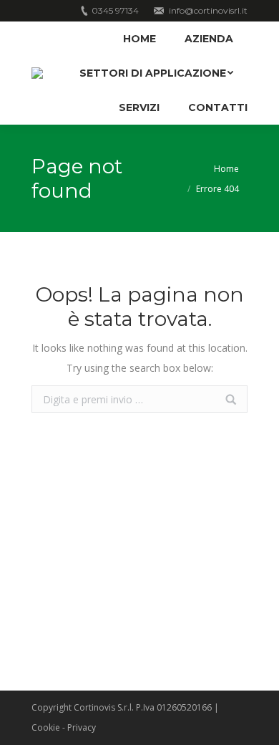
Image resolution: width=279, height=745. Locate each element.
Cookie (45, 727)
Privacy (81, 727)
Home (226, 169)
